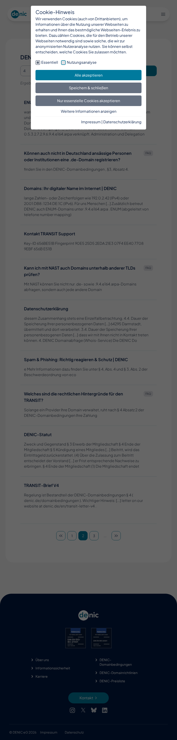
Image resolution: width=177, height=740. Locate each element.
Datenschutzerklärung (122, 121)
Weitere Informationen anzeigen (88, 111)
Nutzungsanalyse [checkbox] (82, 62)
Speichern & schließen (88, 87)
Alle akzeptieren (89, 75)
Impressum (91, 121)
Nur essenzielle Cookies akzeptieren (88, 100)
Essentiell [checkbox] (49, 62)
